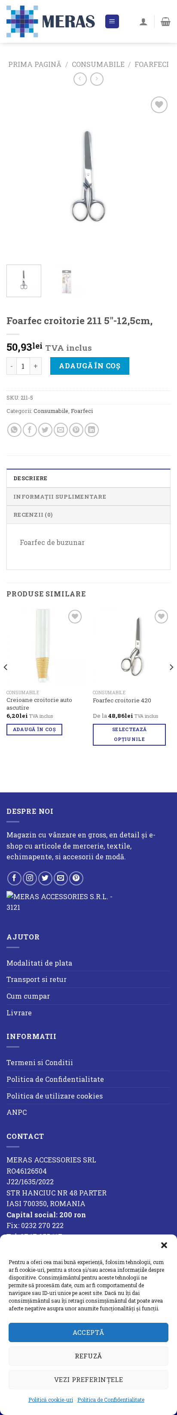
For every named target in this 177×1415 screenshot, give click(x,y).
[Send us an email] (61, 878)
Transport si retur (36, 979)
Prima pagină (34, 64)
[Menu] (112, 22)
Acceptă (88, 1332)
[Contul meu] (143, 21)
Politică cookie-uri (50, 1399)
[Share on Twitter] (45, 430)
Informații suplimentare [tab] (59, 496)
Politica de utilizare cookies (54, 1095)
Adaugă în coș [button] (34, 729)
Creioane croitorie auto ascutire (39, 703)
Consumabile (98, 64)
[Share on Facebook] (30, 430)
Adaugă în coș (89, 365)
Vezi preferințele (88, 1379)
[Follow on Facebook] (14, 878)
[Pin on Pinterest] (76, 430)
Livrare (19, 1012)
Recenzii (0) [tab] (32, 514)
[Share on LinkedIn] (92, 430)
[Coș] (166, 21)
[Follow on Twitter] (45, 878)
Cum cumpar (28, 995)
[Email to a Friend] (61, 430)
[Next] (156, 176)
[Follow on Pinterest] (76, 878)
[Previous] (20, 176)
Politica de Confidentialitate (110, 1399)
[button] (164, 1245)
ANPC (16, 1112)
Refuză (88, 1356)
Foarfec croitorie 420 (122, 700)
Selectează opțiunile (129, 734)
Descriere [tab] (30, 478)
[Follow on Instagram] (30, 878)
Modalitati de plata (39, 962)
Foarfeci (151, 64)
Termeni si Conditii (39, 1062)
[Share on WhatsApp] (14, 430)
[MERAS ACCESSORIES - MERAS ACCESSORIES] (52, 21)
